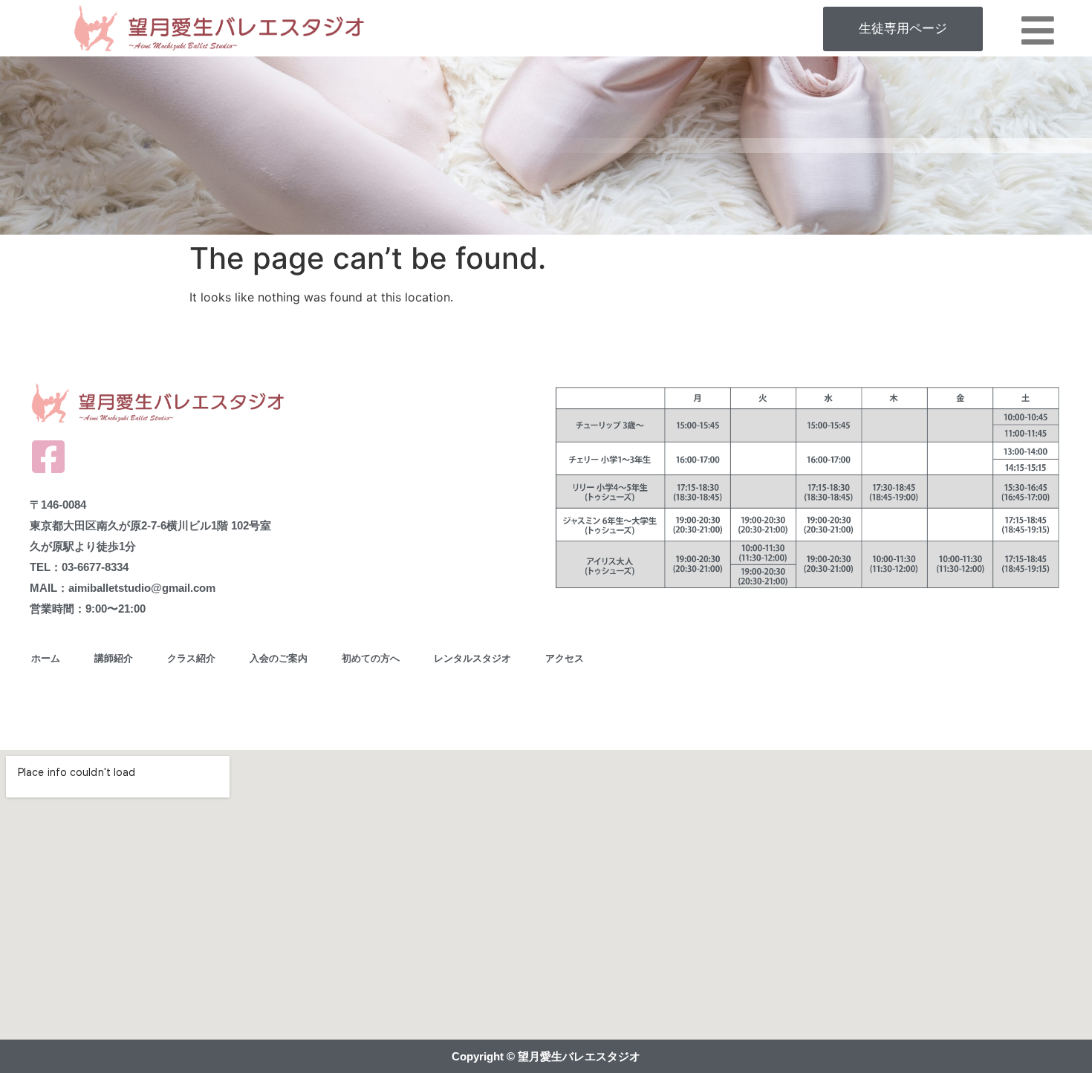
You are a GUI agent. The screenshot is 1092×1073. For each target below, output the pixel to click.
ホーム (45, 658)
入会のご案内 (279, 658)
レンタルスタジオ (472, 658)
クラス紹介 (191, 658)
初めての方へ (371, 658)
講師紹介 (113, 658)
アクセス (564, 658)
